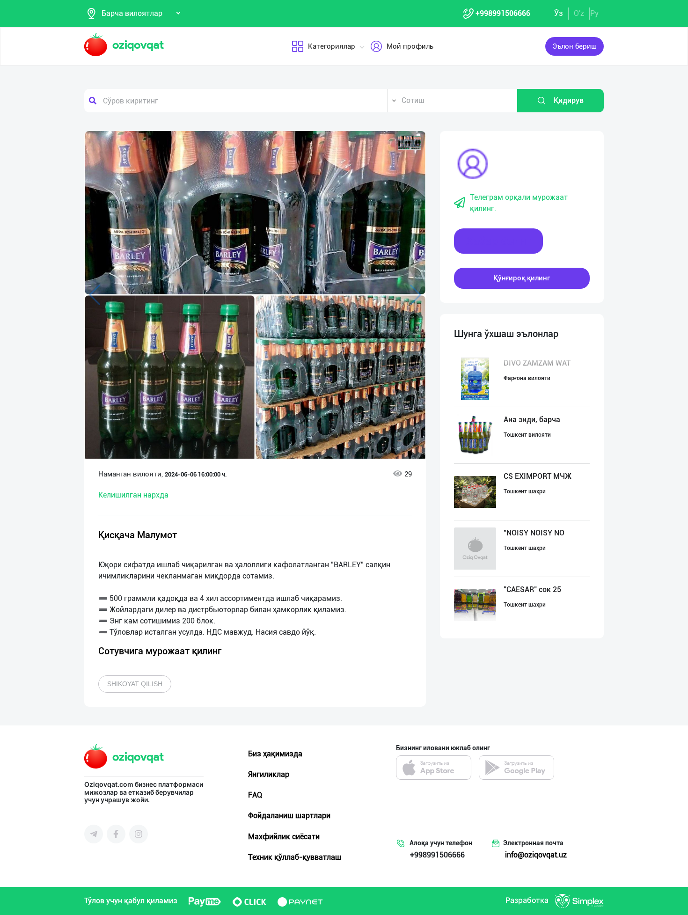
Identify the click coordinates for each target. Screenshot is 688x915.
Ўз (558, 13)
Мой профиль (410, 46)
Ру (594, 13)
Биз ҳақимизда (275, 753)
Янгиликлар (268, 774)
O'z (579, 13)
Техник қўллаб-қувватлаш (294, 857)
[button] (409, 143)
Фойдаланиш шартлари (289, 815)
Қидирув (569, 100)
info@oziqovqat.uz (536, 854)
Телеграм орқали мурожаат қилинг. (519, 203)
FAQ (255, 795)
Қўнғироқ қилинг (521, 278)
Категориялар (331, 46)
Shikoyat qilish (134, 684)
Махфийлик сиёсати (284, 836)
